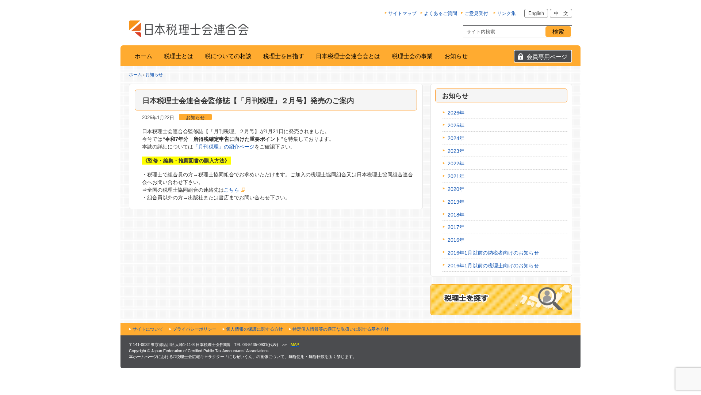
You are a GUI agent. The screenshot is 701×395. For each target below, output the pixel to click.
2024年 (456, 138)
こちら (231, 190)
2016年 (456, 240)
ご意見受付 (476, 13)
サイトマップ (402, 13)
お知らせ (456, 56)
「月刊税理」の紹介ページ (223, 147)
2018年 (456, 215)
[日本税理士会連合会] (189, 28)
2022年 (456, 163)
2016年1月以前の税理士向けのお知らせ (493, 265)
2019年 (456, 202)
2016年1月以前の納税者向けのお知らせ (493, 253)
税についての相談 (228, 56)
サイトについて (148, 329)
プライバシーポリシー (195, 329)
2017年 (456, 227)
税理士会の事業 (412, 56)
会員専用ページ (546, 57)
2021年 (456, 176)
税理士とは (178, 56)
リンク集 (506, 13)
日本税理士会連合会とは (348, 56)
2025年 (456, 125)
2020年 (456, 189)
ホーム (143, 56)
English (536, 13)
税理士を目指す (283, 56)
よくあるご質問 (440, 13)
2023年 (456, 151)
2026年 (456, 113)
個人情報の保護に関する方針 (254, 329)
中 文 (561, 13)
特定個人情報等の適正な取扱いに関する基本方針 (340, 329)
